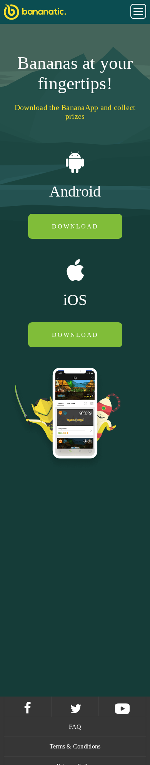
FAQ (75, 726)
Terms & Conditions (75, 746)
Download (75, 226)
